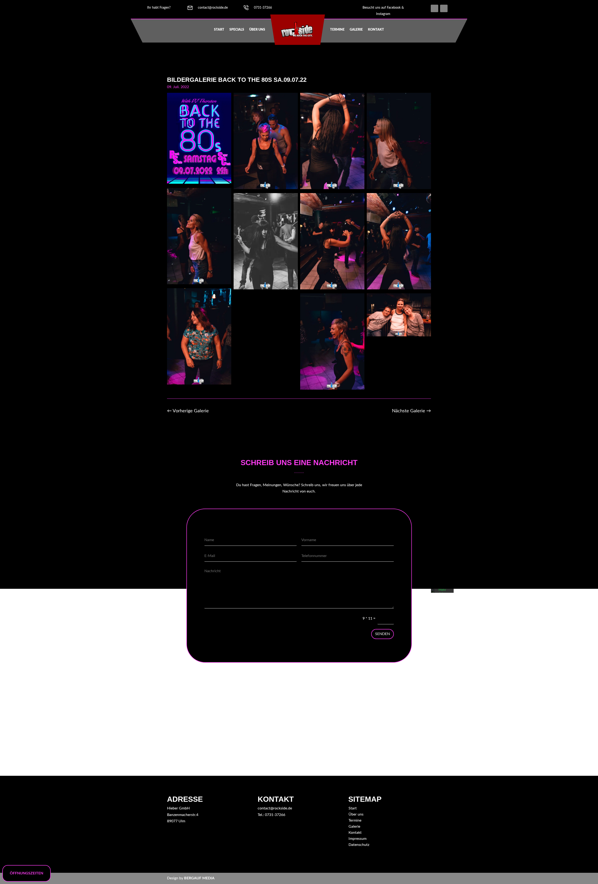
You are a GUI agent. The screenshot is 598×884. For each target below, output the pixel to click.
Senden (382, 634)
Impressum (358, 839)
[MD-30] (399, 188)
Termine (337, 29)
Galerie (356, 29)
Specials (236, 29)
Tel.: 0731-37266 (271, 815)
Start (219, 29)
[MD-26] (332, 288)
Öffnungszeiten (26, 873)
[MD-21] (332, 388)
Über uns (257, 29)
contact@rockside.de (275, 808)
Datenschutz (359, 845)
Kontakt (376, 29)
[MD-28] (266, 288)
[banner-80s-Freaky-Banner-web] (199, 182)
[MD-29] (199, 283)
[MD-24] (199, 383)
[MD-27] (332, 188)
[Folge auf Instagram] (444, 8)
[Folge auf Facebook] (434, 8)
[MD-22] (266, 188)
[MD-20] (399, 335)
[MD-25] (399, 288)
